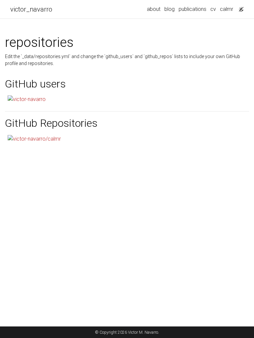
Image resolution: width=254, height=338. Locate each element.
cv (213, 9)
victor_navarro (31, 9)
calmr (226, 9)
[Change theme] (239, 7)
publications (192, 9)
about (153, 9)
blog (169, 9)
